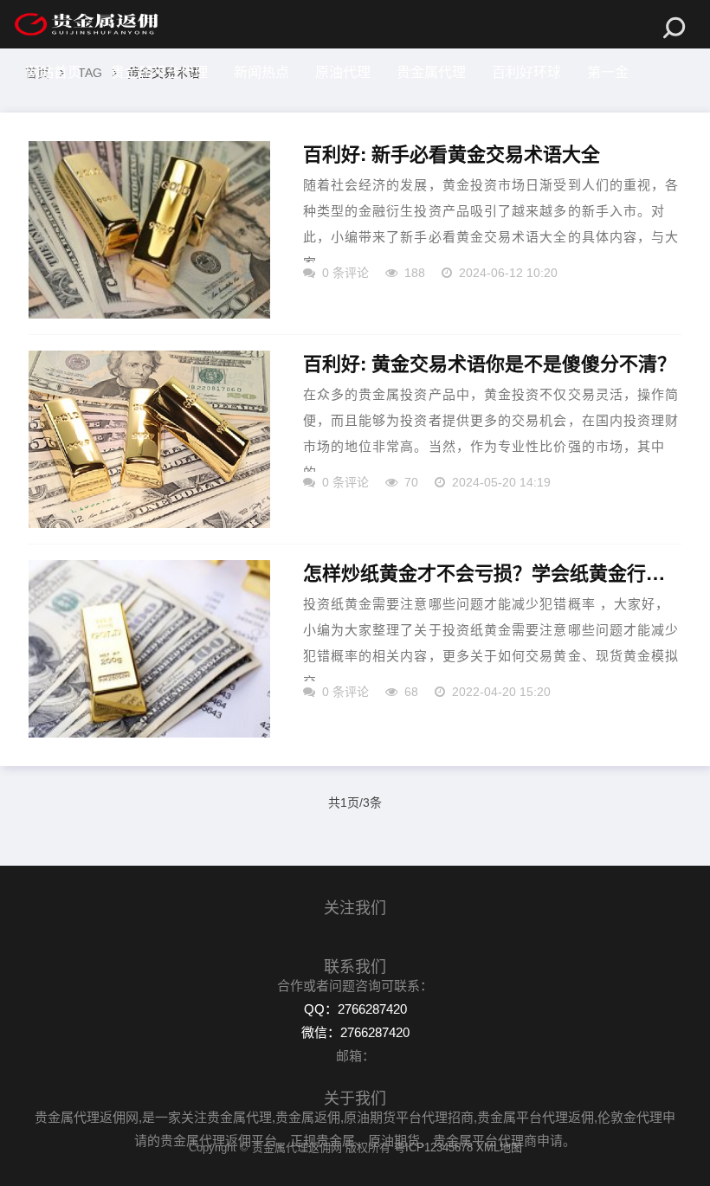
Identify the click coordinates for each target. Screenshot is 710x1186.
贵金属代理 (431, 72)
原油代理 (343, 72)
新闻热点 (261, 72)
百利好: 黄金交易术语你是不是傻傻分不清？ (489, 364)
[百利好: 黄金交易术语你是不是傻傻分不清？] (149, 439)
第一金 (608, 72)
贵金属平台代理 (159, 72)
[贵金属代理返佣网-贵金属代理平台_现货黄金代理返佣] (86, 24)
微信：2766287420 (355, 1032)
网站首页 (53, 72)
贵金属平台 (142, 120)
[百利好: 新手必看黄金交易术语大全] (149, 230)
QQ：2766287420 (355, 1009)
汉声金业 (53, 120)
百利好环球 (526, 72)
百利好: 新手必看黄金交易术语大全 (451, 154)
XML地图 (499, 1147)
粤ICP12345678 (433, 1147)
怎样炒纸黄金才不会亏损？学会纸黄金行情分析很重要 (492, 573)
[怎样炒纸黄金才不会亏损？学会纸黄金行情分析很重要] (149, 649)
